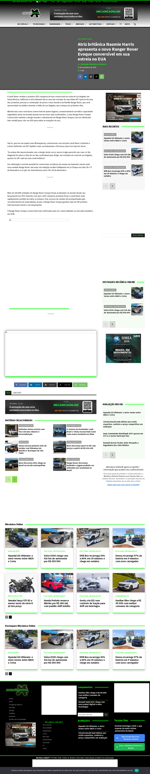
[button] (135, 24)
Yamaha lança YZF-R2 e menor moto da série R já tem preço (20, 603)
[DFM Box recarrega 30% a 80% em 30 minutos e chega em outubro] (137, 170)
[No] (147, 770)
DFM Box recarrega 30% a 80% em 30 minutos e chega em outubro (117, 173)
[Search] (106, 714)
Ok (137, 770)
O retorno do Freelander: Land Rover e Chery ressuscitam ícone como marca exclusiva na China (81, 431)
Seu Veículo (73, 459)
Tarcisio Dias (121, 720)
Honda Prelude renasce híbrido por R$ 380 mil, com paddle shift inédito (57, 603)
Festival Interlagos (114, 151)
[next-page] (14, 479)
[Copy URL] (96, 76)
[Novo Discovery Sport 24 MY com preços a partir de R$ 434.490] (59, 447)
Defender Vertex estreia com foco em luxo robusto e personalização (32, 431)
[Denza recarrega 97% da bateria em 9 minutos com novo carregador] (129, 538)
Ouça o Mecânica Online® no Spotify (129, 747)
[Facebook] (80, 76)
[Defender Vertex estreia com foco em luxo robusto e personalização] (11, 430)
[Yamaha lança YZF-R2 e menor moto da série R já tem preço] (21, 582)
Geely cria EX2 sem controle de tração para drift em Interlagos (92, 603)
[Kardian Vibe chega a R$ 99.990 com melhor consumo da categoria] (129, 582)
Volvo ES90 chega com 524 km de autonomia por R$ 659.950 (117, 155)
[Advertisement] (50, 134)
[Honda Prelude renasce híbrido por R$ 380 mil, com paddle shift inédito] (57, 582)
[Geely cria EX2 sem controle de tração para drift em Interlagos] (93, 582)
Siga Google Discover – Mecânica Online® (131, 738)
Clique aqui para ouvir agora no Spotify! (123, 485)
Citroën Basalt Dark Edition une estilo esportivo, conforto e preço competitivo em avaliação (123, 424)
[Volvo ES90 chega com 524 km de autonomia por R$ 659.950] (137, 154)
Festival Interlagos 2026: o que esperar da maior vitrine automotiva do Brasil (128, 728)
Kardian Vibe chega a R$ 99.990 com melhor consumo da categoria (128, 603)
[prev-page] (8, 479)
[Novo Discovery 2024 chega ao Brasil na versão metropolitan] (11, 464)
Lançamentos (26, 426)
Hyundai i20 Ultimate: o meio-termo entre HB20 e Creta (21, 558)
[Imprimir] (91, 76)
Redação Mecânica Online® (94, 64)
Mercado (23, 442)
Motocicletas (15, 596)
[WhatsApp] (101, 76)
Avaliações (110, 134)
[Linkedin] (85, 76)
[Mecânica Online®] (31, 13)
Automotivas (85, 39)
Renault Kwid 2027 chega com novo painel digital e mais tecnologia (91, 704)
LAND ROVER (17, 393)
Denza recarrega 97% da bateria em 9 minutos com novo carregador (129, 558)
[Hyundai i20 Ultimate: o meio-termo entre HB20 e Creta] (137, 137)
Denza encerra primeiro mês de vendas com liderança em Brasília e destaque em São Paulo (33, 449)
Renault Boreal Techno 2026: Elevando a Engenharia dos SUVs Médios (121, 444)
